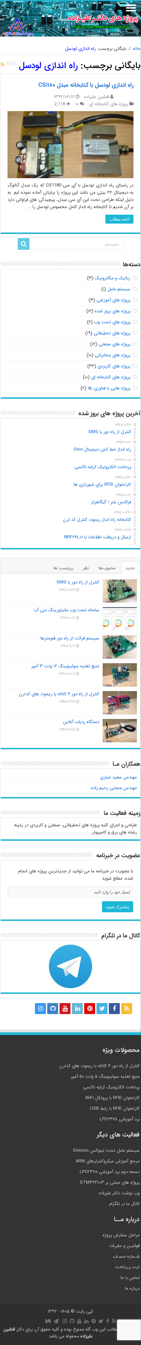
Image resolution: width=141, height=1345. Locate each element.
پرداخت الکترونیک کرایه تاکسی (111, 1087)
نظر (86, 568)
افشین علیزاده (96, 96)
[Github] (52, 1008)
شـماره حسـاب (126, 1256)
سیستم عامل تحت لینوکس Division (106, 1150)
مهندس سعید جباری (118, 777)
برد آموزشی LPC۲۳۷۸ (120, 1119)
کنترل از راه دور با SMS (77, 582)
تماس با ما (130, 1277)
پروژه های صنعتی (114, 344)
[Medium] (14, 1008)
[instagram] (40, 1008)
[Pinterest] (89, 1008)
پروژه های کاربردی (114, 366)
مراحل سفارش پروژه (121, 1235)
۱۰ (77, 104)
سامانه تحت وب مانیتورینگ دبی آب (66, 610)
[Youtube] (65, 1008)
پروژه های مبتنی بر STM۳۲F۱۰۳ (110, 1182)
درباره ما (132, 1288)
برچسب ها (63, 568)
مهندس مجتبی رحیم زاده (114, 788)
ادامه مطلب (119, 219)
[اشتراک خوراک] (2, 64)
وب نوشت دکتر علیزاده (119, 1193)
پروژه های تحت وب (112, 322)
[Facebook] (114, 1008)
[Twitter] (102, 1008)
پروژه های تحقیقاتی (112, 333)
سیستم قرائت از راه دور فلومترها (69, 638)
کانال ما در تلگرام (124, 1203)
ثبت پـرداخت (127, 1267)
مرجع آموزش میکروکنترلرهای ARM (108, 1161)
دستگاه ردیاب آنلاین (81, 721)
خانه (136, 48)
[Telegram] (26, 1008)
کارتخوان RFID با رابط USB (115, 1108)
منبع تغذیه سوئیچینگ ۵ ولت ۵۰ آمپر (105, 1076)
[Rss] (126, 1008)
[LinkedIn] (77, 1008)
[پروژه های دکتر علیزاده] (70, 18)
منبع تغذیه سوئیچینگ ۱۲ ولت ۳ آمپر (65, 666)
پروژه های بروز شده (112, 311)
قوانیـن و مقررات (124, 1245)
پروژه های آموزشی (113, 300)
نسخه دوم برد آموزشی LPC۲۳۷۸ (110, 1171)
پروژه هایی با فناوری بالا (109, 388)
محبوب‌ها (107, 568)
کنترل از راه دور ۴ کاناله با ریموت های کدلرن (59, 694)
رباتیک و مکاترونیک (112, 278)
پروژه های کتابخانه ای (108, 104)
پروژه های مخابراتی (112, 355)
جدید (130, 568)
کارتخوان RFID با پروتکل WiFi (112, 1097)
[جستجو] (23, 244)
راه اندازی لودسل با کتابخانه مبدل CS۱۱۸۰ (85, 85)
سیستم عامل (118, 289)
